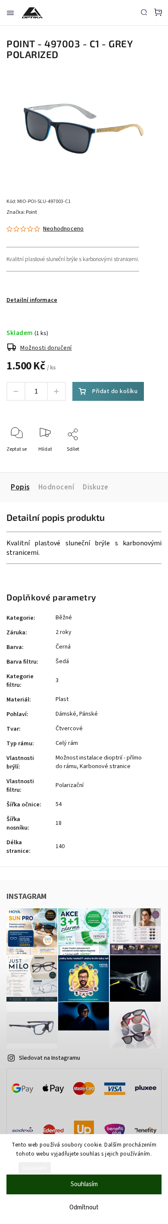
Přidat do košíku (114, 391)
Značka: (21, 212)
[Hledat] (143, 12)
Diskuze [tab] (96, 487)
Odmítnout (84, 1207)
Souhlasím (84, 1184)
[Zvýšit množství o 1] (56, 391)
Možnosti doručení (46, 348)
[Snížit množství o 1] (15, 391)
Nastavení (35, 1168)
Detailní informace (31, 300)
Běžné (64, 617)
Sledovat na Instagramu (49, 1058)
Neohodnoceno (63, 229)
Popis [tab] (20, 487)
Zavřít (141, 460)
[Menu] (10, 13)
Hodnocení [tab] (56, 487)
